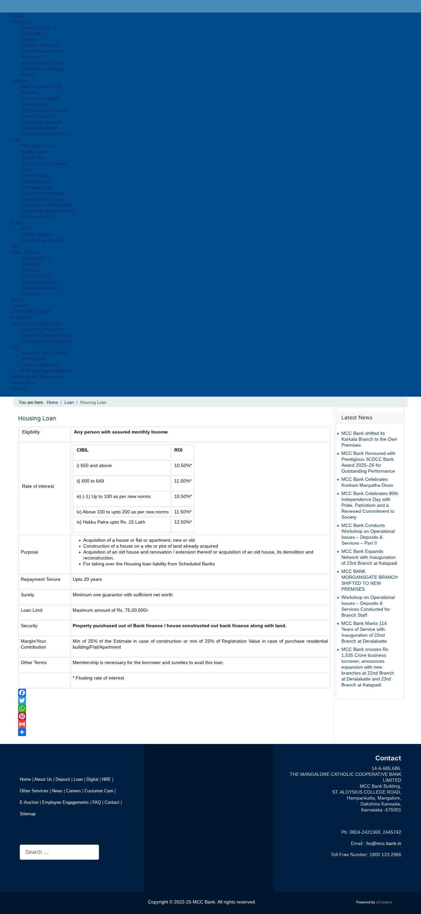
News (57, 790)
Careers (73, 790)
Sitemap (28, 813)
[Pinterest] (174, 716)
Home (25, 779)
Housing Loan (37, 418)
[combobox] (59, 852)
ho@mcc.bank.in (383, 843)
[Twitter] (174, 700)
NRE (106, 779)
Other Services (34, 790)
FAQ (96, 802)
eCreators (384, 902)
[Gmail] (174, 724)
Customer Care (99, 790)
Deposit (63, 779)
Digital (92, 779)
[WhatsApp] (174, 708)
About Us (43, 779)
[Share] (174, 732)
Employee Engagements (65, 802)
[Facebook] (174, 693)
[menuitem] (17, 15)
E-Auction (29, 802)
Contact (112, 802)
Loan (78, 779)
